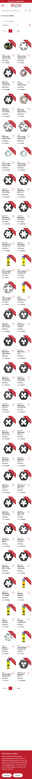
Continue (7, 775)
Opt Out (17, 775)
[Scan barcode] (29, 10)
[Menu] (3, 5)
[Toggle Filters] (30, 25)
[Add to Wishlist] (13, 55)
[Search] (25, 10)
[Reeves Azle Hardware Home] (16, 6)
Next (18, 31)
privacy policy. (10, 765)
